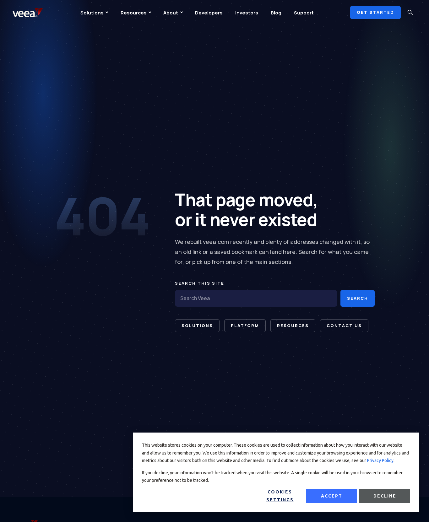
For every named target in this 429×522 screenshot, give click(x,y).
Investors (246, 12)
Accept (331, 495)
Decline (384, 495)
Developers (209, 12)
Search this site (199, 283)
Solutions (92, 12)
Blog (276, 12)
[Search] (410, 12)
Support (304, 12)
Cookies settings (280, 495)
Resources (134, 12)
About (170, 12)
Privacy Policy (380, 460)
